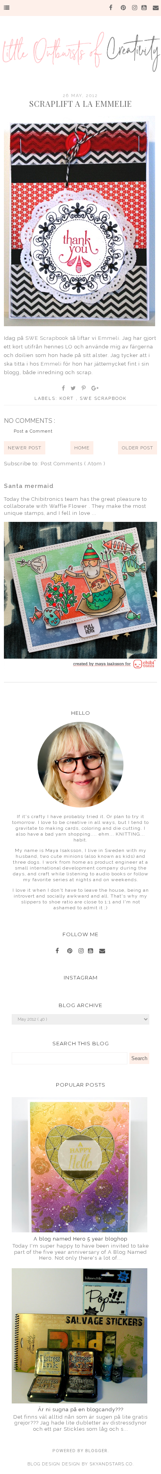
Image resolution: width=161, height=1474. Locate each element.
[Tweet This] (74, 388)
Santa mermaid (29, 486)
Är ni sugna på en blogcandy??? (80, 1409)
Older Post (137, 448)
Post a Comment (33, 431)
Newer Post (24, 448)
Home (81, 448)
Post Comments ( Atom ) (73, 464)
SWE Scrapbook (46, 338)
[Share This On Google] (95, 388)
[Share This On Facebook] (64, 388)
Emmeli (108, 338)
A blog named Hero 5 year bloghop (80, 1239)
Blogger (96, 1450)
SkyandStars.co (110, 1464)
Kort (67, 398)
